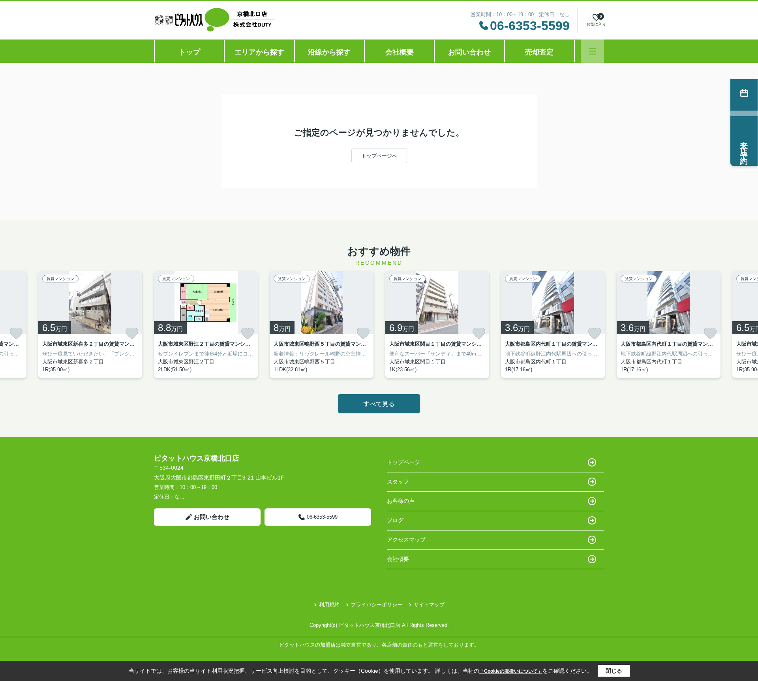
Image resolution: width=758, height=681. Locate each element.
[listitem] (206, 324)
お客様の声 (401, 501)
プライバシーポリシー (376, 605)
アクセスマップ (406, 539)
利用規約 (329, 605)
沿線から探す (329, 52)
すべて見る (379, 404)
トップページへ (379, 156)
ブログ (395, 520)
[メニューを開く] (592, 51)
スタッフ (398, 481)
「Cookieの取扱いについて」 (510, 671)
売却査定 (539, 52)
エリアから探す (259, 52)
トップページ (403, 462)
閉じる (614, 671)
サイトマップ (429, 605)
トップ (189, 52)
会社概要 (399, 52)
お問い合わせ (469, 52)
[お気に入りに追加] (16, 333)
